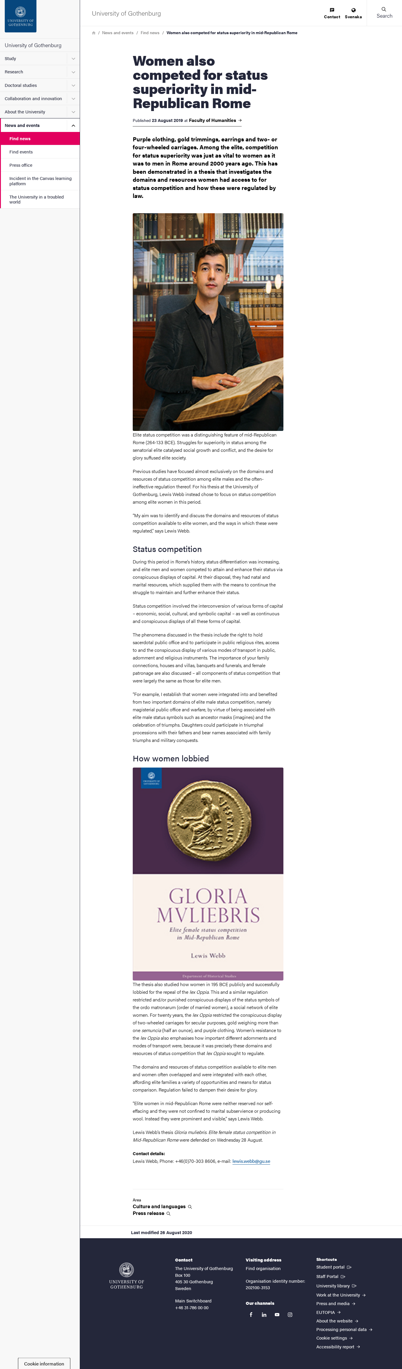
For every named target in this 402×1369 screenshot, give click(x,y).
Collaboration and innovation (33, 98)
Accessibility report (336, 1346)
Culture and (160, 1206)
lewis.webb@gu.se (251, 1161)
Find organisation (263, 1268)
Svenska (353, 16)
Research (14, 71)
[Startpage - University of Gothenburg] (40, 19)
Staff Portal (331, 1276)
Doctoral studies (21, 85)
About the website (335, 1320)
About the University (25, 111)
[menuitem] (332, 14)
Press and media (333, 1303)
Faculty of (213, 120)
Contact (332, 16)
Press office (20, 165)
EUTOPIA (326, 1312)
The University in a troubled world (36, 199)
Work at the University (338, 1295)
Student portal (334, 1266)
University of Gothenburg (33, 45)
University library (337, 1285)
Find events (21, 151)
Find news (20, 138)
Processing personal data (342, 1329)
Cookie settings (332, 1338)
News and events (22, 125)
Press (149, 1213)
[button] (384, 13)
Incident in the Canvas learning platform (40, 180)
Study (10, 58)
